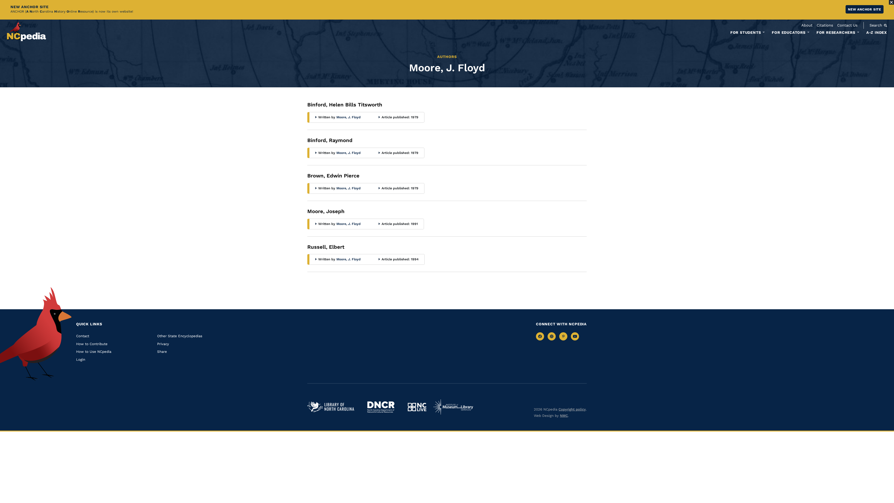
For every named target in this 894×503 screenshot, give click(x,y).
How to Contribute (92, 344)
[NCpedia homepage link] (26, 31)
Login (80, 359)
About (807, 25)
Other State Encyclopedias (179, 336)
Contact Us (847, 25)
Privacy (163, 344)
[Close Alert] (891, 2)
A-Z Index (876, 32)
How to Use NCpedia (93, 352)
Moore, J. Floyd (348, 117)
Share (162, 352)
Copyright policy (572, 409)
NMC (564, 416)
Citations (825, 25)
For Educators (788, 33)
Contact (82, 336)
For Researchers (835, 33)
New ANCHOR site (864, 9)
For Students (745, 33)
